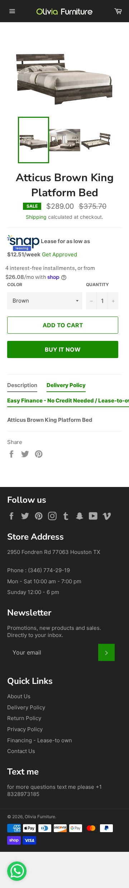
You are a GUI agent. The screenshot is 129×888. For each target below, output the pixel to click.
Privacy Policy (25, 729)
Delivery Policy (26, 707)
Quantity (97, 284)
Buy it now (63, 349)
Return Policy (24, 718)
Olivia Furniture (40, 816)
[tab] (22, 387)
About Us (18, 696)
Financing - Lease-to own (39, 740)
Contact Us (21, 751)
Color (14, 284)
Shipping (36, 217)
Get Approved (59, 254)
